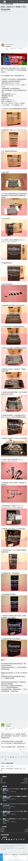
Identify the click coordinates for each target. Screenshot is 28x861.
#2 (26, 732)
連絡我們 (2, 768)
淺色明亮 (3, 766)
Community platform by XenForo (13, 845)
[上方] (26, 768)
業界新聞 (4, 800)
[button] (2, 1)
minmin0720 (4, 11)
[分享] (24, 52)
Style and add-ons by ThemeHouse (8, 846)
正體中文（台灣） (9, 766)
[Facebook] (1, 851)
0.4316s (19, 848)
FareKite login (24, 782)
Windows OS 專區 (7, 808)
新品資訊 (4, 793)
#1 (26, 52)
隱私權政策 (17, 768)
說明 (21, 768)
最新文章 (4, 786)
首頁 (24, 768)
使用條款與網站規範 (10, 768)
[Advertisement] (14, 28)
